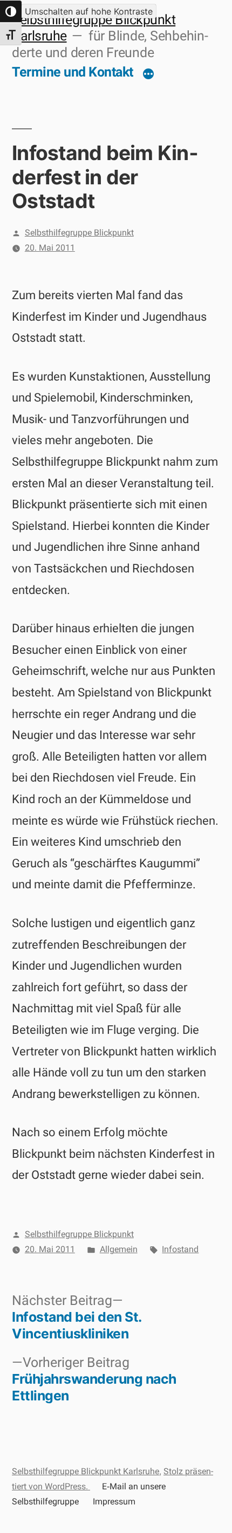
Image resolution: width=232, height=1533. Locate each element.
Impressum (114, 1501)
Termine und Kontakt (72, 72)
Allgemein (119, 1249)
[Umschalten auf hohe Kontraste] (11, 11)
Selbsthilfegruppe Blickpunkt (79, 232)
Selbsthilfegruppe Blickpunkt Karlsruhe (85, 1471)
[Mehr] (148, 74)
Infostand (180, 1249)
